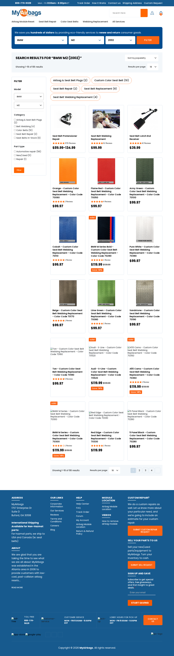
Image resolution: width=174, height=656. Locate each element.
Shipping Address (132, 3)
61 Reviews (107, 143)
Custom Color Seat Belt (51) (111, 80)
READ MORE (17, 587)
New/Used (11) (23, 155)
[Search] (144, 13)
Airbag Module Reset (23, 21)
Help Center (82, 503)
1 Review (68, 260)
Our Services (57, 510)
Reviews (54, 514)
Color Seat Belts (69, 21)
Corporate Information (56, 505)
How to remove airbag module (110, 522)
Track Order (83, 3)
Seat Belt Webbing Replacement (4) (75, 97)
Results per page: (137, 66)
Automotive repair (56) (28, 151)
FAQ (78, 507)
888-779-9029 (23, 3)
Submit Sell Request (141, 564)
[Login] (152, 12)
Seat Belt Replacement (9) (100, 88)
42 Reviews (146, 143)
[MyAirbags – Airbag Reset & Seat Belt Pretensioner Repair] (26, 12)
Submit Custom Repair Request (145, 530)
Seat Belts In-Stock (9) (28, 138)
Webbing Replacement (95, 21)
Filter (148, 40)
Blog (52, 529)
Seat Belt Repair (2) (26, 134)
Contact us (114, 3)
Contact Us (153, 620)
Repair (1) (21, 159)
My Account (82, 520)
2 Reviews (69, 202)
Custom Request (153, 3)
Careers (54, 525)
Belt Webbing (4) (25, 126)
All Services (118, 21)
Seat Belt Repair (47, 21)
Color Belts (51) (24, 130)
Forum (79, 516)
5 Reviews (69, 379)
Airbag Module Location (83, 526)
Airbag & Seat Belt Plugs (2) (28, 121)
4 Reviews (107, 202)
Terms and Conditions (56, 520)
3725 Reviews (70, 143)
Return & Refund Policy (85, 532)
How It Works (99, 3)
